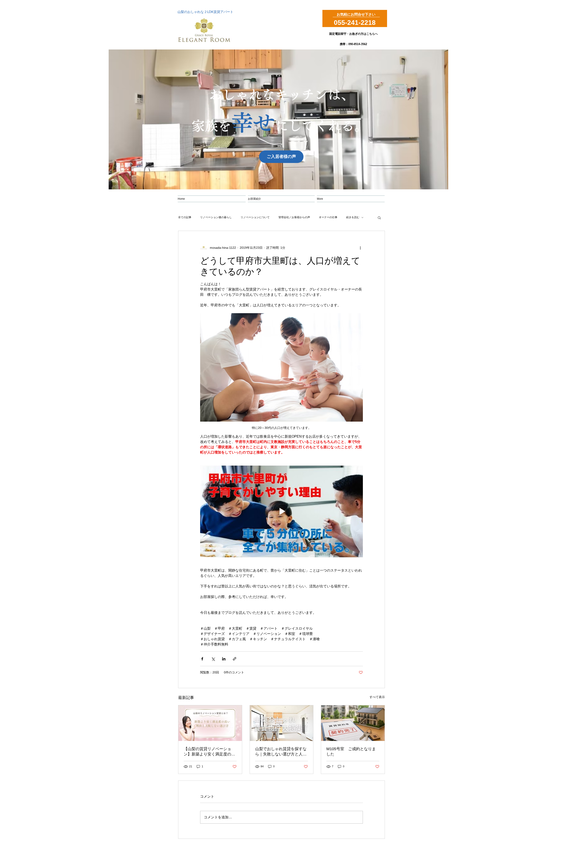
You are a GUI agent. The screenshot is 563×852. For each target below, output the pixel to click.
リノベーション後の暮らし (216, 217)
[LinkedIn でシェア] (224, 659)
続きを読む (352, 217)
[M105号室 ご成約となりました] (353, 723)
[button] (379, 217)
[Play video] (281, 511)
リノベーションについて (255, 217)
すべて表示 (377, 697)
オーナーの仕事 (328, 217)
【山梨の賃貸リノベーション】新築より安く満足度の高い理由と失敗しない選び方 (209, 752)
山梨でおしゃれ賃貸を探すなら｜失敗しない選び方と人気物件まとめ (281, 752)
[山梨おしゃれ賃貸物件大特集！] (281, 723)
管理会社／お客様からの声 (294, 217)
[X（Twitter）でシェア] (213, 659)
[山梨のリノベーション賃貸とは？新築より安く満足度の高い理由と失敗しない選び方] (210, 723)
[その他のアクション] (360, 247)
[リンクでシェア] (234, 659)
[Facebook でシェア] (202, 659)
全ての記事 (184, 217)
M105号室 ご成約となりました (351, 751)
